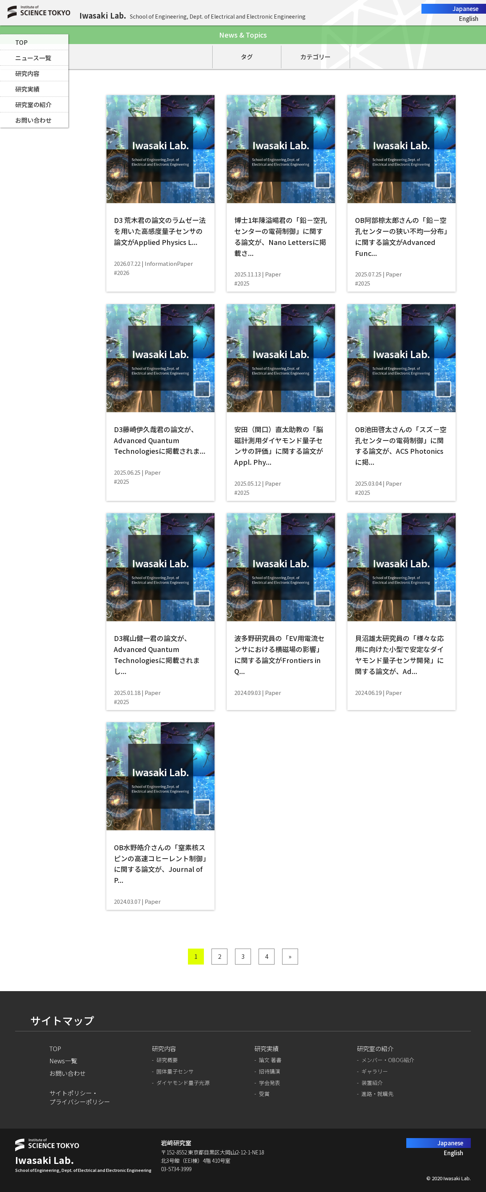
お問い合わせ (33, 120)
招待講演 (269, 1071)
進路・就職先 (377, 1093)
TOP (21, 42)
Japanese (465, 9)
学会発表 (269, 1082)
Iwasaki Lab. (102, 15)
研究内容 (27, 73)
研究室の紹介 (33, 104)
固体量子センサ (175, 1071)
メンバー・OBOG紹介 (387, 1060)
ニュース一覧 (33, 57)
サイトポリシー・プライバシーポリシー (79, 1097)
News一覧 (63, 1060)
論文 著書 (270, 1060)
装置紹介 (372, 1082)
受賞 (264, 1093)
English (468, 18)
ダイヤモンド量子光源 (183, 1082)
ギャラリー (374, 1071)
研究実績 (27, 88)
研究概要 (167, 1060)
